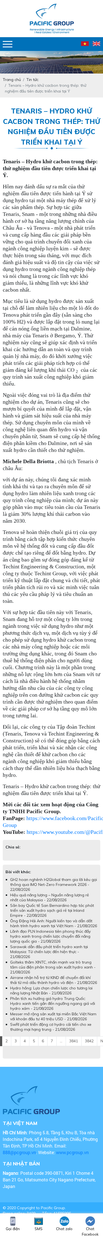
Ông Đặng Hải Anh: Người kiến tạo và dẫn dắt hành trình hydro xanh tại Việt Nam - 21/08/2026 (53, 923)
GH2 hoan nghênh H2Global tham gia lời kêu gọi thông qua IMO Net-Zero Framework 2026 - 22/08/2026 (53, 884)
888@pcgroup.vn (19, 1152)
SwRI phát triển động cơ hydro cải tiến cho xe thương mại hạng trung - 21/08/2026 (50, 1027)
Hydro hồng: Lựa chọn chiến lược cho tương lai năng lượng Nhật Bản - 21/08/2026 (51, 990)
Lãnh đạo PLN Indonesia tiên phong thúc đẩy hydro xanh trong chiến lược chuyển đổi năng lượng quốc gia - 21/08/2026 (50, 936)
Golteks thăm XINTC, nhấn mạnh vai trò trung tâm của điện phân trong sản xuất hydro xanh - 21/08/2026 (53, 967)
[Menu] (7, 44)
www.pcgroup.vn (73, 1152)
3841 (73, 1040)
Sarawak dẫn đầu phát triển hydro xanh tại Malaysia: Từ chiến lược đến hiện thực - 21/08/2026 (49, 951)
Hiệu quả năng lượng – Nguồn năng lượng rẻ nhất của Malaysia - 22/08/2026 (49, 897)
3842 (89, 1040)
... (61, 1040)
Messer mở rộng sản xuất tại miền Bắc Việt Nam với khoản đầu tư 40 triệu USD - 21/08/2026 (53, 1016)
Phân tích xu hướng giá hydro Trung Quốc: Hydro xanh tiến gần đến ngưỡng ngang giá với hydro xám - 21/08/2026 (52, 1003)
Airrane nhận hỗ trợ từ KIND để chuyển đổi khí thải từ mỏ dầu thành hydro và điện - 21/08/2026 (53, 980)
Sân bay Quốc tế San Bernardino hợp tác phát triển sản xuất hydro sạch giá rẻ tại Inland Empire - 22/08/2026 (52, 910)
